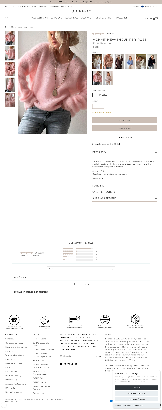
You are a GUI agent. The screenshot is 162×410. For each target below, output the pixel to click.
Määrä (95, 101)
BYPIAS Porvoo (39, 360)
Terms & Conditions (135, 406)
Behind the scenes (13, 392)
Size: (98, 90)
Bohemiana (105, 43)
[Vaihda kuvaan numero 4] (10, 85)
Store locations (39, 339)
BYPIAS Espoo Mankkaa (43, 350)
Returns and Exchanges (15, 347)
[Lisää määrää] (95, 106)
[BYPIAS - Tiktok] (72, 364)
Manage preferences (136, 399)
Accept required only (136, 393)
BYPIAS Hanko (39, 382)
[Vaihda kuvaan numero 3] (10, 69)
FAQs (7, 367)
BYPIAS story (11, 388)
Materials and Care (13, 363)
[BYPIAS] (81, 11)
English (135, 6)
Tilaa (98, 356)
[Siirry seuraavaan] (155, 225)
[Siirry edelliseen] (149, 225)
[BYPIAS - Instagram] (68, 364)
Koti (6, 27)
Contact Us (10, 339)
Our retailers (38, 393)
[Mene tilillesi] (150, 18)
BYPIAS (20, 399)
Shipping (9, 351)
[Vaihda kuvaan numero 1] (10, 38)
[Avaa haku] (6, 18)
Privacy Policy (11, 380)
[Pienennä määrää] (102, 106)
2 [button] (78, 284)
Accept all (136, 388)
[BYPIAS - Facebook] (61, 364)
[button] (98, 34)
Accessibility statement (15, 384)
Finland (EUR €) (149, 6)
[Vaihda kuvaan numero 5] (10, 100)
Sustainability (11, 371)
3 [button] (81, 284)
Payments (9, 359)
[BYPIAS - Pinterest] (65, 364)
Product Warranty (13, 376)
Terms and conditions (14, 355)
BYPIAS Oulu (38, 378)
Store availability (124, 128)
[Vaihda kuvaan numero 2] (10, 53)
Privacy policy (120, 406)
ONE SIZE (102, 95)
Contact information (14, 343)
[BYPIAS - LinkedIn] (76, 364)
